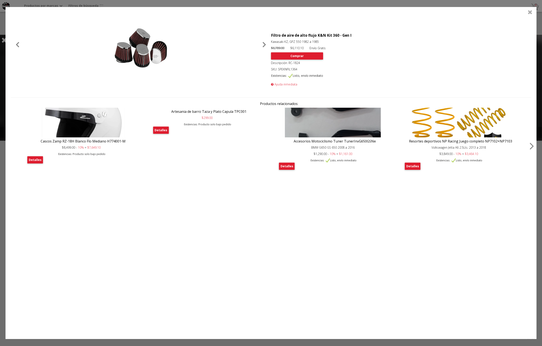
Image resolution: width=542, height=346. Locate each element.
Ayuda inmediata (285, 84)
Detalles (35, 160)
